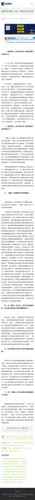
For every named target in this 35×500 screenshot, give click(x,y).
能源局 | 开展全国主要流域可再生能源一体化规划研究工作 (15, 466)
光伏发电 (13, 436)
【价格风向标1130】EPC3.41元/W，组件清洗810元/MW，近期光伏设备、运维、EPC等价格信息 (15, 469)
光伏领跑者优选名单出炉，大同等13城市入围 (15, 464)
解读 (31, 438)
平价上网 (8, 438)
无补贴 (18, 438)
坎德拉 (19, 436)
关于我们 (17, 491)
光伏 (7, 436)
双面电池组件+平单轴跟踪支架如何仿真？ (15, 477)
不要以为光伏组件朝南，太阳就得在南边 (15, 461)
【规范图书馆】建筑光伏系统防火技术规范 (15, 472)
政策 (13, 438)
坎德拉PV (25, 436)
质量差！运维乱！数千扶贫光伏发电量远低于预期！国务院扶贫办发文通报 (15, 479)
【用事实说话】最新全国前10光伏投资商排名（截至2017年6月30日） (15, 459)
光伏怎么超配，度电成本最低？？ (14, 482)
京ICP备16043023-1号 (19, 496)
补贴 (28, 438)
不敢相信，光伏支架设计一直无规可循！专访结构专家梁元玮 (15, 474)
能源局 (23, 438)
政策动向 (24, 18)
